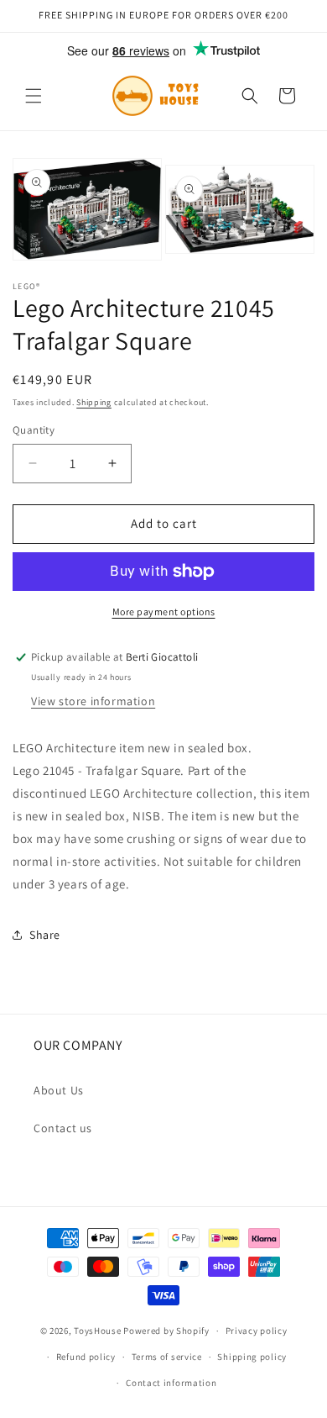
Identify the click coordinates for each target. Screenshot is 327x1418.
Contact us (63, 1128)
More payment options (163, 611)
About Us (59, 1090)
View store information (93, 701)
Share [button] (44, 934)
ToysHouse (97, 1330)
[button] (33, 95)
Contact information (171, 1383)
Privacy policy (257, 1330)
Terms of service (167, 1357)
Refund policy (86, 1357)
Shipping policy (252, 1357)
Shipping (94, 402)
